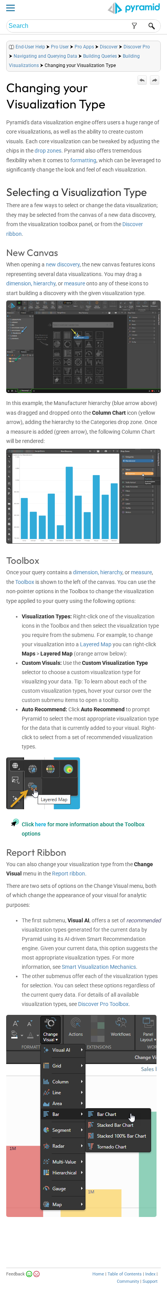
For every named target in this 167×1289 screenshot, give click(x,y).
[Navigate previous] (142, 80)
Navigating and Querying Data (45, 56)
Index (150, 1274)
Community (128, 1281)
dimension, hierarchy (31, 283)
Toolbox (24, 582)
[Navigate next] (154, 80)
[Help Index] (160, 45)
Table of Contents (125, 1274)
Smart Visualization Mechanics (99, 967)
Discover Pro (137, 47)
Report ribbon (68, 873)
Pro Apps (84, 47)
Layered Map (95, 644)
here (40, 824)
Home (98, 1274)
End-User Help (30, 47)
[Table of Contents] (154, 45)
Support (150, 1281)
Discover (109, 47)
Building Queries (100, 56)
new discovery (63, 264)
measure (74, 283)
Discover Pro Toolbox (103, 1004)
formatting (83, 160)
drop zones (48, 151)
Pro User (60, 47)
